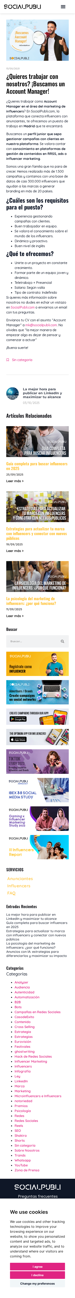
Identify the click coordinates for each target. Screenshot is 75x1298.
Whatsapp (23, 1160)
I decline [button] (37, 1275)
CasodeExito (24, 1017)
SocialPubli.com (23, 307)
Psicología (23, 1111)
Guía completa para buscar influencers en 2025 (37, 466)
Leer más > (15, 481)
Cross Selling (25, 1027)
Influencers (23, 1066)
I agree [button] (37, 1266)
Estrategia (23, 1032)
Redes (19, 1116)
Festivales (22, 1046)
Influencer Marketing (31, 1061)
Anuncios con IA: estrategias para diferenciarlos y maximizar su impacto (36, 954)
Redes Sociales (26, 1121)
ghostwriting (25, 1051)
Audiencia (22, 987)
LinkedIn (21, 1081)
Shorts (20, 1140)
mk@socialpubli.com (41, 325)
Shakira (21, 1135)
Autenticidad (24, 992)
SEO (18, 1130)
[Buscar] (62, 641)
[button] (63, 6)
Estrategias (24, 1037)
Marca (20, 1086)
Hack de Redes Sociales (33, 1056)
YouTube (21, 1165)
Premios (21, 1106)
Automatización (27, 997)
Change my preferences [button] (37, 1283)
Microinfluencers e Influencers (38, 1096)
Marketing (23, 1091)
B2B (18, 1002)
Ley (17, 1076)
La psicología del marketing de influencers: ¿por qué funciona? (31, 600)
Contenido (23, 1022)
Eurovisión (23, 1042)
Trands (20, 1155)
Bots (18, 1007)
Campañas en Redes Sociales (38, 1012)
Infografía (23, 1071)
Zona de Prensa (27, 1170)
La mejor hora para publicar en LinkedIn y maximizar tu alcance (42, 393)
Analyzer (21, 982)
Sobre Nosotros (27, 1150)
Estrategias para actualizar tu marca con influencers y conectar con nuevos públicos (36, 533)
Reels (19, 1126)
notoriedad (23, 1101)
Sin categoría (22, 360)
